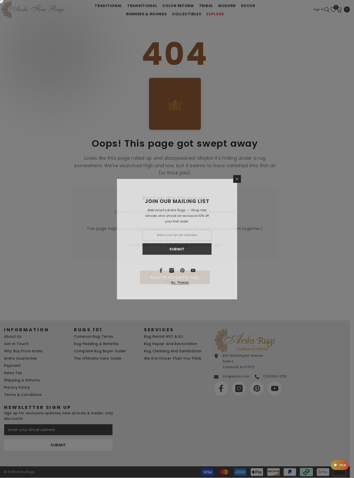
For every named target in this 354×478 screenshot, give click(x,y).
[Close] (251, 178)
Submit (190, 249)
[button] (340, 465)
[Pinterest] (195, 270)
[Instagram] (185, 270)
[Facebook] (174, 270)
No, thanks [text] (193, 283)
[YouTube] (206, 270)
